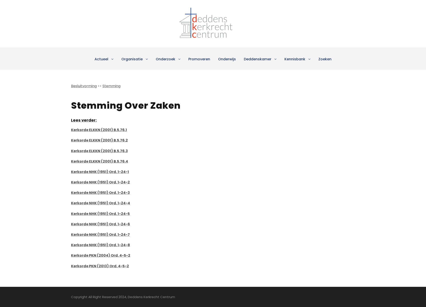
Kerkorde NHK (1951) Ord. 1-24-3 (100, 192)
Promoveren (199, 59)
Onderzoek (165, 59)
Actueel (101, 59)
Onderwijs (227, 59)
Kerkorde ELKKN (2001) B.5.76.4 (99, 161)
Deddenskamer (257, 59)
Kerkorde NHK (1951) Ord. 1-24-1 (100, 171)
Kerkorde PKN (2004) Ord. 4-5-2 (100, 255)
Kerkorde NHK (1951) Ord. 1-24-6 (100, 224)
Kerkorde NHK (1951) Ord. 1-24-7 (100, 234)
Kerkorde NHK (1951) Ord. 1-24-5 (100, 213)
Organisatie (132, 59)
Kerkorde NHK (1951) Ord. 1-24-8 (100, 245)
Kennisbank (294, 59)
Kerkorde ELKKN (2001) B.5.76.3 (99, 151)
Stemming (111, 86)
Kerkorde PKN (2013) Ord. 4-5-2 (100, 266)
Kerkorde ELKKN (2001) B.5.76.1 (99, 129)
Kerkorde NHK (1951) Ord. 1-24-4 (100, 203)
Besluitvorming (84, 86)
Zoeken (324, 59)
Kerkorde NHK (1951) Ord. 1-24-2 (100, 182)
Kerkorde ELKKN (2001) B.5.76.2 (99, 140)
